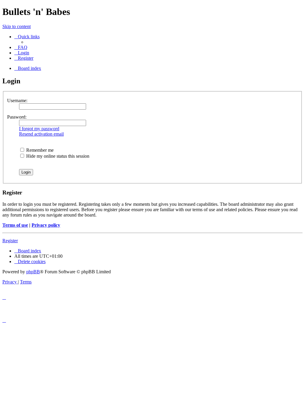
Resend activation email (41, 133)
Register (10, 240)
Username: (17, 100)
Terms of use (15, 225)
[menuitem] (20, 47)
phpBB (33, 271)
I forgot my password (39, 128)
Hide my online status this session (57, 156)
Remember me (39, 150)
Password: (17, 116)
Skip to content (16, 26)
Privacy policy (46, 225)
